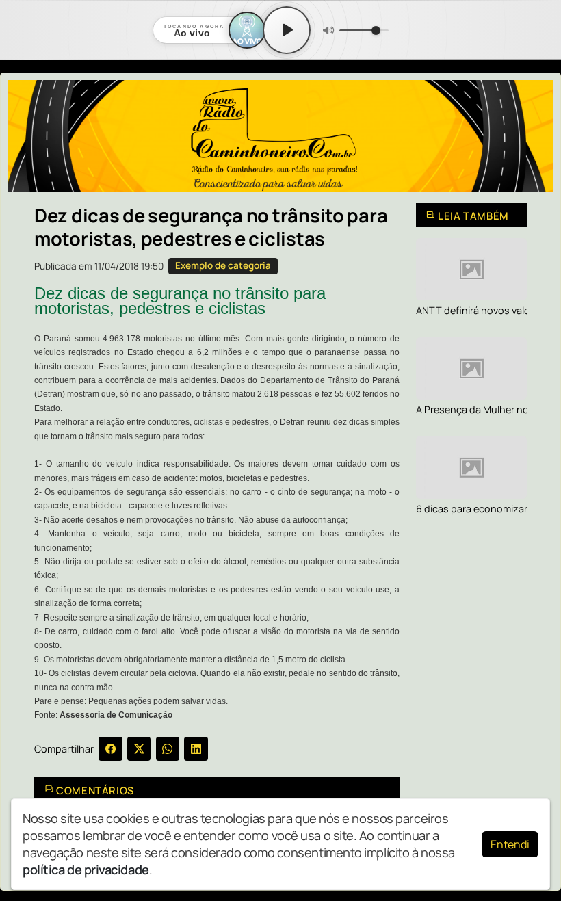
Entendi (510, 844)
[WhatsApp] (168, 749)
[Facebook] (110, 749)
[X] (139, 749)
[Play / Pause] (287, 30)
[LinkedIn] (196, 749)
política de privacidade (86, 869)
